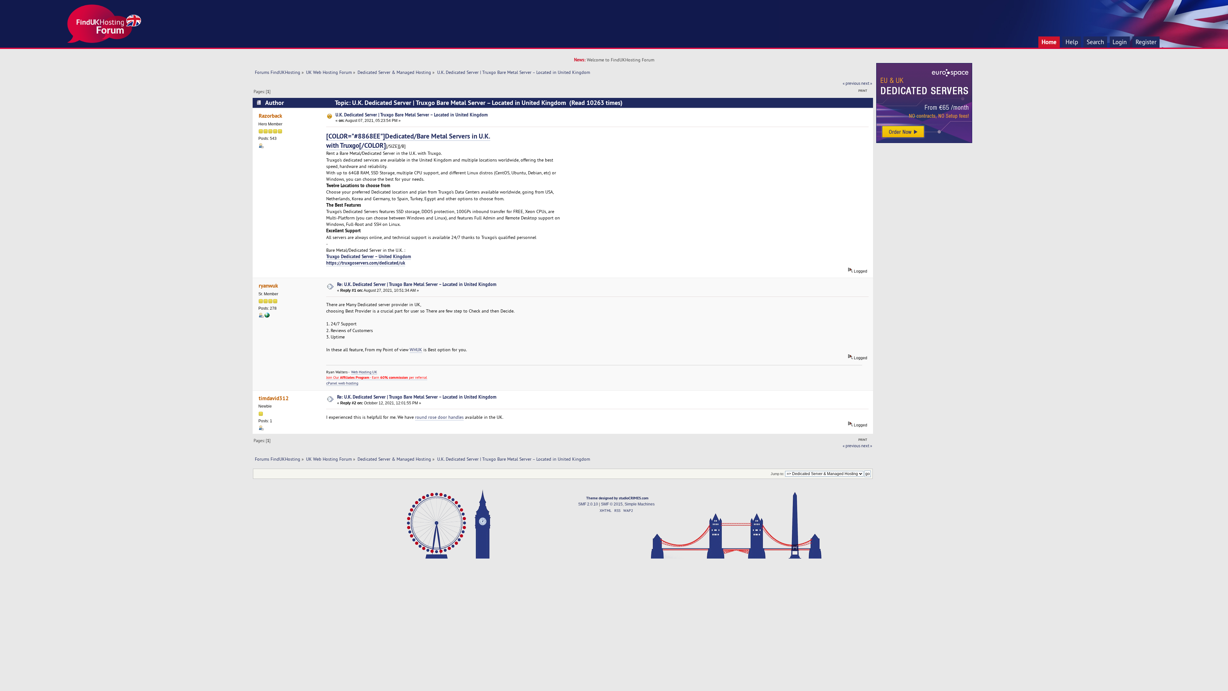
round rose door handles (439, 417)
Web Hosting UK (364, 371)
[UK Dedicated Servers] (924, 141)
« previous (851, 83)
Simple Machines (640, 504)
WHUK (416, 350)
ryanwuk (268, 285)
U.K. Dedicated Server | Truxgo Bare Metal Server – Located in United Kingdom (411, 115)
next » (866, 83)
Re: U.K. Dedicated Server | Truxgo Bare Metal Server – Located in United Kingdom (416, 284)
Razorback (270, 115)
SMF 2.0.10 (588, 504)
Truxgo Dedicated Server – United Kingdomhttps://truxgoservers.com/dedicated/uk (368, 259)
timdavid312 (274, 398)
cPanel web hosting (342, 383)
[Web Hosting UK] (267, 316)
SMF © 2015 (612, 504)
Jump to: (777, 474)
